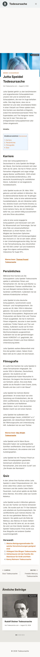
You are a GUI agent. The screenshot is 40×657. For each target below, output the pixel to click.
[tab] (16, 634)
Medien (5, 73)
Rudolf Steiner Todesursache (18, 621)
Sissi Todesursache (9, 572)
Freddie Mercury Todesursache (31, 573)
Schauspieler (14, 73)
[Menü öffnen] (36, 3)
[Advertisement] (20, 29)
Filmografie (9, 145)
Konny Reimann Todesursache (18, 559)
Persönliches (9, 142)
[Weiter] (34, 613)
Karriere (8, 140)
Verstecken (22, 136)
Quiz (6, 148)
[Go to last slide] (5, 613)
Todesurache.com (11, 86)
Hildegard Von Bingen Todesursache (21, 551)
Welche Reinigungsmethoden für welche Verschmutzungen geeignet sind (21, 546)
